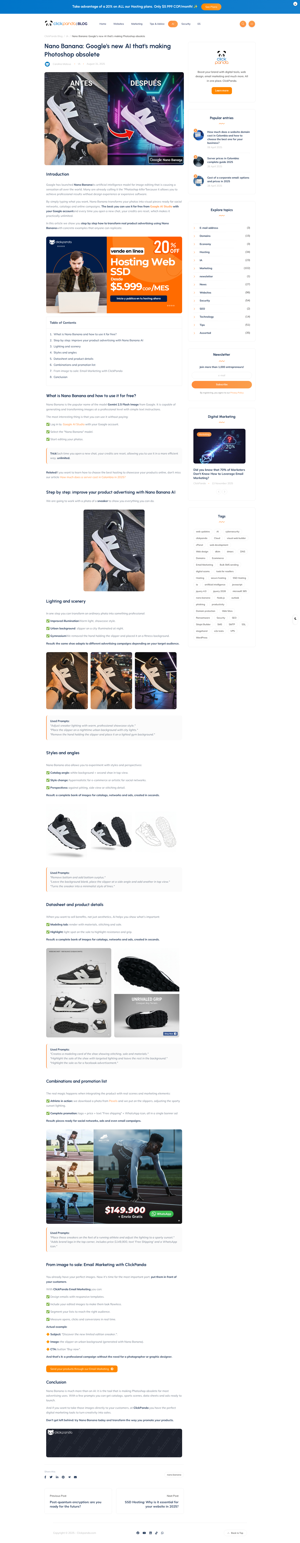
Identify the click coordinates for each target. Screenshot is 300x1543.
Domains (205, 235)
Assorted (205, 333)
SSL (244, 624)
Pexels (113, 1101)
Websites (118, 23)
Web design (202, 551)
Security (185, 23)
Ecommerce (218, 558)
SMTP (232, 624)
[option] (221, 457)
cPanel (199, 544)
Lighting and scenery (67, 346)
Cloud (217, 538)
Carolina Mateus (62, 63)
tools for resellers (225, 571)
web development (219, 544)
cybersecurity (232, 531)
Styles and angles (65, 352)
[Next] (224, 491)
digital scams (203, 571)
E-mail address (209, 227)
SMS (219, 624)
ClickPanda (199, 483)
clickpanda (201, 538)
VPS (232, 631)
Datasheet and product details (73, 358)
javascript (237, 584)
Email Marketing (204, 564)
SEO (202, 308)
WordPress (201, 637)
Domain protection (205, 611)
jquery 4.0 (201, 591)
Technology (207, 316)
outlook (235, 597)
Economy (205, 244)
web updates (203, 531)
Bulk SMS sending (229, 564)
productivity (218, 604)
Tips (202, 325)
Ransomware (203, 617)
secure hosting (218, 578)
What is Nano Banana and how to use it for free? (85, 334)
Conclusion (60, 377)
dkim (217, 551)
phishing (200, 604)
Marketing (136, 23)
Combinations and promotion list (74, 364)
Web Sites (227, 611)
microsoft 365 (240, 591)
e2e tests (219, 631)
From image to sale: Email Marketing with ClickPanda (88, 371)
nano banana (174, 1474)
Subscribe (222, 384)
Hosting (205, 252)
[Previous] (218, 491)
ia (197, 584)
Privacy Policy (237, 392)
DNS (242, 551)
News (203, 284)
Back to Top (237, 1533)
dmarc (230, 551)
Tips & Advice (157, 23)
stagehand (201, 631)
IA (79, 63)
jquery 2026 (219, 591)
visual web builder (236, 538)
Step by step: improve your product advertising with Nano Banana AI (98, 340)
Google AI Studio (161, 206)
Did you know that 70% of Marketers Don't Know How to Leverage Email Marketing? (219, 474)
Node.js (221, 597)
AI (173, 23)
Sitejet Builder (203, 624)
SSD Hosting (239, 578)
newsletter (206, 276)
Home (102, 23)
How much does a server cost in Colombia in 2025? (93, 477)
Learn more (221, 90)
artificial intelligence (215, 584)
